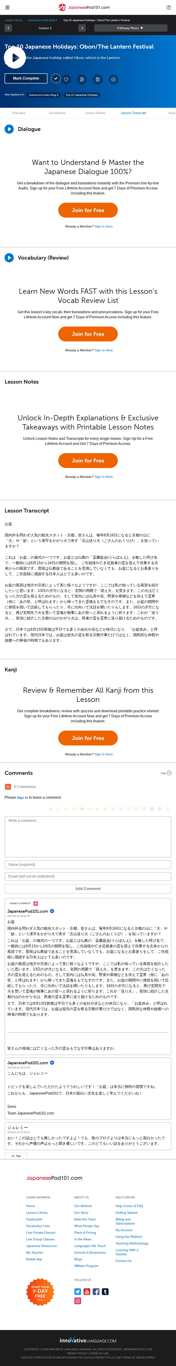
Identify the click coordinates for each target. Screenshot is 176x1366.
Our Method (83, 1206)
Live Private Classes (40, 1232)
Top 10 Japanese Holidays (82, 95)
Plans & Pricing (85, 1232)
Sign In (22, 797)
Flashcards (34, 1219)
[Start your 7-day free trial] (40, 1292)
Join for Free (88, 210)
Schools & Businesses (90, 1252)
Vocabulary (57, 113)
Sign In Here (104, 226)
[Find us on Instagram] (77, 1300)
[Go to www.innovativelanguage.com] (88, 1339)
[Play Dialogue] (9, 129)
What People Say (86, 1226)
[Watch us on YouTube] (87, 1291)
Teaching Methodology (132, 1243)
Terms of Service (134, 1357)
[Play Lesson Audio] (15, 58)
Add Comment (88, 889)
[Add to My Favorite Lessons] (66, 80)
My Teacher (34, 1252)
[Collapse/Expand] (88, 773)
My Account (124, 1230)
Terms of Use (99, 1353)
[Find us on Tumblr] (105, 1291)
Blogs (78, 1259)
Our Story (81, 1212)
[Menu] (7, 7)
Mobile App (34, 1259)
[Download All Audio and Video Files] (113, 80)
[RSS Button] (8, 786)
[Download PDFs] (98, 80)
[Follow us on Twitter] (77, 1291)
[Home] (83, 11)
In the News (82, 1239)
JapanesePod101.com (137, 1349)
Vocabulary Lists (38, 1226)
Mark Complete (26, 78)
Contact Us (124, 1261)
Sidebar (131, 28)
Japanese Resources (41, 1246)
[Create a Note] (82, 80)
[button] (169, 7)
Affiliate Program (86, 1266)
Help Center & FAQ (129, 1206)
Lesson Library (13, 20)
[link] (8, 28)
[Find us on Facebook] (96, 1291)
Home (30, 1206)
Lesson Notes (95, 113)
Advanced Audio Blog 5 (42, 20)
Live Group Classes (40, 1239)
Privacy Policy (77, 1353)
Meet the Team (85, 1219)
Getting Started (127, 1212)
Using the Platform (129, 1237)
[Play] (9, 257)
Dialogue (18, 113)
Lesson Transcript (133, 113)
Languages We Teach (90, 1246)
